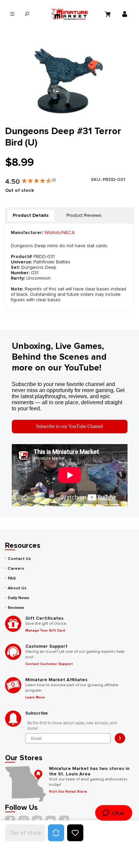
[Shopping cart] (108, 13)
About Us (17, 588)
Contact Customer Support (49, 664)
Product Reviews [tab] (84, 215)
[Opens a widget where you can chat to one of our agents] (113, 813)
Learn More (35, 697)
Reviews (16, 607)
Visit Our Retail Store (68, 792)
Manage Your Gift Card (45, 630)
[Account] (125, 13)
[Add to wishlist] (75, 832)
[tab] (30, 215)
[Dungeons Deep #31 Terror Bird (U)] (69, 79)
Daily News (18, 597)
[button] (39, 179)
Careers (16, 568)
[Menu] (12, 14)
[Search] (27, 14)
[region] (69, 79)
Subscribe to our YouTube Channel (69, 426)
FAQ (12, 578)
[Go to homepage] (69, 14)
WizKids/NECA (60, 232)
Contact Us (19, 558)
